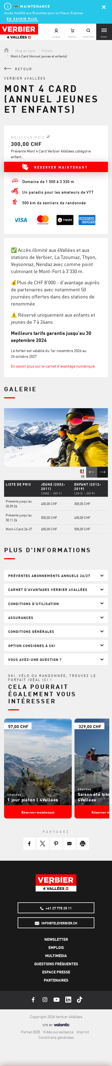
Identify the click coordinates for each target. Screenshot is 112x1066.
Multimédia (56, 955)
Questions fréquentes (56, 963)
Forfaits (47, 50)
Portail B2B (30, 1031)
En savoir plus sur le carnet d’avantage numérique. (53, 366)
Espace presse (56, 972)
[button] (29, 844)
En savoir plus (23, 18)
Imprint (82, 1031)
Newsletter (56, 939)
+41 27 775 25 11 (58, 908)
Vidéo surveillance (58, 1031)
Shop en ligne (25, 50)
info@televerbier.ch (59, 923)
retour (22, 68)
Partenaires (56, 980)
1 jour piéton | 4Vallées (32, 799)
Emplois (56, 947)
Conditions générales (56, 1037)
